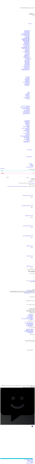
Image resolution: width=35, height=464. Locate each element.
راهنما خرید (31, 165)
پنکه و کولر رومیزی (26, 136)
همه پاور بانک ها (26, 57)
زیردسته (28, 77)
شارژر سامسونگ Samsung (25, 47)
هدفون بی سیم (27, 60)
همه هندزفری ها (26, 64)
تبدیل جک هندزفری (26, 97)
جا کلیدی (28, 125)
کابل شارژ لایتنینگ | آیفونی (25, 33)
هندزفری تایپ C (26, 65)
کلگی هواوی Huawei (26, 40)
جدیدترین (18, 186)
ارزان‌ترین (15, 186)
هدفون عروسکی (26, 61)
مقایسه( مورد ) (32, 280)
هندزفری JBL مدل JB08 (29, 215)
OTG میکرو (27, 95)
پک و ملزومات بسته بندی (25, 128)
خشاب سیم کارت (26, 137)
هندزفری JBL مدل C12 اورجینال (28, 225)
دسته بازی (27, 132)
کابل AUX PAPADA (26, 44)
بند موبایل (27, 124)
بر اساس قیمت (27, 85)
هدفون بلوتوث (27, 59)
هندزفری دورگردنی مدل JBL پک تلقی (27, 205)
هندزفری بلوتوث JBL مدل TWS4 (28, 195)
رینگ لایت (27, 140)
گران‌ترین (12, 186)
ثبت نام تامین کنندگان (29, 331)
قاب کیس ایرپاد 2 (26, 110)
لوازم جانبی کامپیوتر (26, 130)
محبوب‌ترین (21, 186)
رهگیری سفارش (29, 149)
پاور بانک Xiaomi (26, 55)
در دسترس (9, 186)
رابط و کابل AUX (26, 41)
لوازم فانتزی (27, 122)
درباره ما (31, 164)
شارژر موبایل (27, 45)
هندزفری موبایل (26, 63)
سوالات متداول (30, 314)
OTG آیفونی (27, 93)
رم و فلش (27, 134)
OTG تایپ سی (27, 94)
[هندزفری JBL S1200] (26, 264)
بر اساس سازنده (26, 83)
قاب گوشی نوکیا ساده (26, 108)
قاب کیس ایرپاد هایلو (26, 113)
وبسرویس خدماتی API (29, 325)
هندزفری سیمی (26, 67)
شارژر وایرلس (27, 52)
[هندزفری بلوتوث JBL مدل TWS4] (26, 193)
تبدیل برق (27, 53)
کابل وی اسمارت (26, 35)
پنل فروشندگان (30, 332)
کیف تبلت (27, 106)
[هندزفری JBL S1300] (26, 254)
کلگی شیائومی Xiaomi (25, 39)
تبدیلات (29, 92)
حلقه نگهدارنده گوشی (26, 126)
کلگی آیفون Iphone (26, 38)
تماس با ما (30, 163)
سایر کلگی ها (27, 37)
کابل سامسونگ (27, 32)
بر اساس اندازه (27, 84)
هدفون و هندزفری (28, 58)
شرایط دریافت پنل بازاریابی (29, 322)
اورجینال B (31, 181)
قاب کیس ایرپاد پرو (26, 112)
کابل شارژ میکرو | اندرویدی (25, 34)
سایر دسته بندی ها (26, 133)
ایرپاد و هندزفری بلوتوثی (25, 69)
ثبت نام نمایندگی (30, 324)
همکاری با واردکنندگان (29, 329)
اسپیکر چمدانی (27, 78)
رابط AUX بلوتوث (26, 42)
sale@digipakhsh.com (27, 292)
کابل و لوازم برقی (27, 30)
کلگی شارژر (27, 36)
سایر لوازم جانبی (27, 120)
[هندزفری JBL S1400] (26, 244)
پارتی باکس (27, 82)
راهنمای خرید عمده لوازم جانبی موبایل (27, 318)
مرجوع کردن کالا (30, 317)
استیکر (28, 127)
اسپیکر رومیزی (27, 79)
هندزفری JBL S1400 (30, 245)
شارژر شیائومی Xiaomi (25, 48)
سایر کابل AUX (26, 43)
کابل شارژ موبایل (26, 31)
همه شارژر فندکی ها (26, 51)
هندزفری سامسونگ (26, 66)
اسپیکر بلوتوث (27, 76)
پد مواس (28, 131)
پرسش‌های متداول (29, 156)
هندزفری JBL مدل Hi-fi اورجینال (28, 235)
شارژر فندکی (27, 49)
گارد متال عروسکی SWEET (25, 107)
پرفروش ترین (25, 186)
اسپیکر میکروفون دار (26, 81)
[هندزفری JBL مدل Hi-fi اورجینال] (26, 234)
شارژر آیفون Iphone (26, 46)
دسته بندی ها (30, 23)
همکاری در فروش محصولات (28, 330)
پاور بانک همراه (27, 54)
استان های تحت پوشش (29, 323)
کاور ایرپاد (27, 109)
